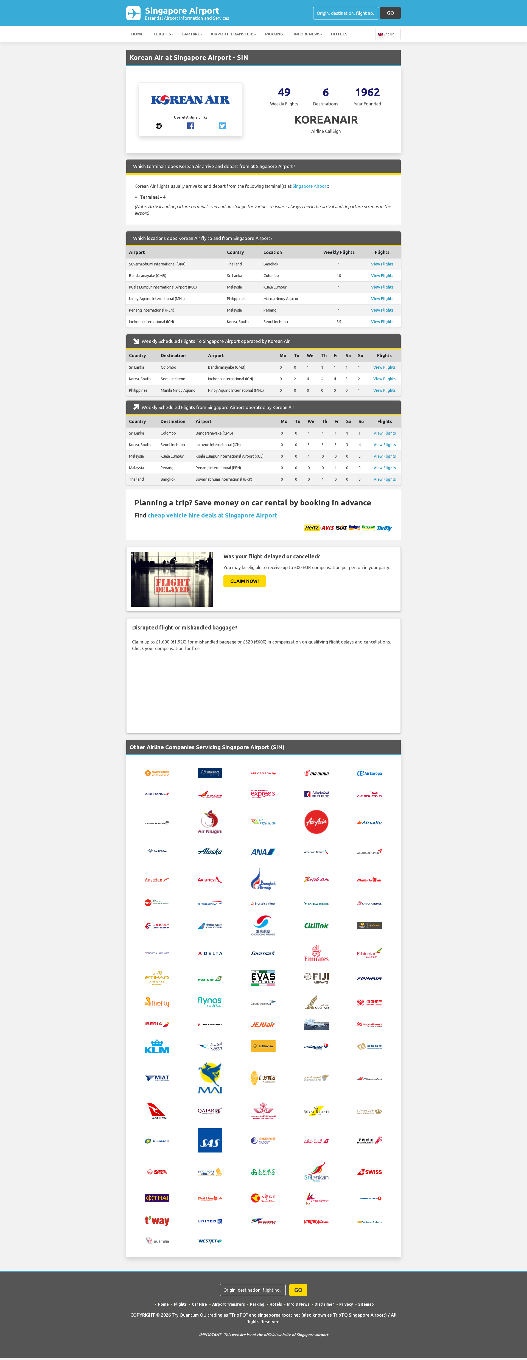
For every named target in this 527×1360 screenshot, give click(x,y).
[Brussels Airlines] (263, 902)
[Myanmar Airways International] (210, 1077)
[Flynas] (210, 1001)
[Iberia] (157, 1024)
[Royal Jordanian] (369, 1111)
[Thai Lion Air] (210, 1198)
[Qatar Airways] (210, 1110)
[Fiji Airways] (316, 977)
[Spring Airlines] (263, 1171)
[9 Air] (157, 772)
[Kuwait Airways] (210, 1045)
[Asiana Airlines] (369, 851)
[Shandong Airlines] (263, 1140)
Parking (274, 34)
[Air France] (157, 793)
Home (137, 34)
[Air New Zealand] (157, 821)
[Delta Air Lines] (210, 952)
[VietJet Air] (316, 1221)
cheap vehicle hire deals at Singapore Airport (212, 515)
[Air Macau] (316, 793)
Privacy (346, 1304)
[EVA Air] (210, 977)
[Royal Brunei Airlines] (316, 1110)
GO (390, 12)
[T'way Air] (157, 1220)
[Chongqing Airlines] (263, 924)
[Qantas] (157, 1110)
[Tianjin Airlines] (263, 1197)
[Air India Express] (263, 793)
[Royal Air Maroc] (263, 1110)
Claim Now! (244, 581)
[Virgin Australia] (157, 1240)
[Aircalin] (369, 821)
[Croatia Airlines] (157, 952)
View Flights (382, 264)
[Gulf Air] (316, 1001)
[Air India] (210, 793)
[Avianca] (210, 879)
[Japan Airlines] (210, 1024)
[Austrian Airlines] (157, 879)
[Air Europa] (369, 772)
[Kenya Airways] (369, 1024)
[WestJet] (210, 1240)
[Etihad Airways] (157, 977)
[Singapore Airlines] (210, 1171)
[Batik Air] (316, 879)
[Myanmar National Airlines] (263, 1077)
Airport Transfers (233, 34)
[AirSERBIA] (157, 851)
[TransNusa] (316, 1197)
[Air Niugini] (210, 821)
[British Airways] (210, 902)
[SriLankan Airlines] (316, 1171)
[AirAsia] (316, 821)
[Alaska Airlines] (210, 851)
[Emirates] (316, 952)
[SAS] (210, 1140)
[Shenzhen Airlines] (369, 1140)
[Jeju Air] (263, 1024)
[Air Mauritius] (369, 793)
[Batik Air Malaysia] (369, 879)
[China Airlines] (369, 902)
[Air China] (316, 772)
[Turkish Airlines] (369, 1198)
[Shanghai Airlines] (316, 1140)
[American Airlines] (316, 851)
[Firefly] (157, 1001)
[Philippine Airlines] (369, 1077)
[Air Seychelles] (263, 821)
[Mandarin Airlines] (369, 1045)
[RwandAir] (157, 1140)
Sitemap (366, 1304)
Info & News (307, 34)
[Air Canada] (263, 772)
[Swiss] (369, 1171)
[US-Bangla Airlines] (263, 1220)
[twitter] (222, 125)
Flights (162, 34)
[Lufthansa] (263, 1045)
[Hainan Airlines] (369, 1001)
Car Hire (190, 34)
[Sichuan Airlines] (157, 1171)
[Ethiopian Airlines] (369, 952)
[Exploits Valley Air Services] (263, 977)
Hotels (339, 34)
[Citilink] (316, 925)
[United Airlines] (210, 1220)
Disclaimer (324, 1304)
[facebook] (190, 125)
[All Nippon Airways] (263, 851)
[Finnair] (369, 978)
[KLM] (157, 1045)
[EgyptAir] (263, 952)
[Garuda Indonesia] (263, 1002)
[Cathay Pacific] (316, 902)
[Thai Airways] (157, 1197)
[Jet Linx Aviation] (316, 1023)
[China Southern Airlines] (210, 925)
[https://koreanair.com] (158, 125)
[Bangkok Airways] (263, 878)
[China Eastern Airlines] (157, 925)
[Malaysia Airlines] (316, 1045)
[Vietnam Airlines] (369, 1221)
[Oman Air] (316, 1077)
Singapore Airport (187, 13)
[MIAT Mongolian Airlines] (157, 1077)
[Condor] (369, 924)
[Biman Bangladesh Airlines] (157, 902)
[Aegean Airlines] (210, 772)
